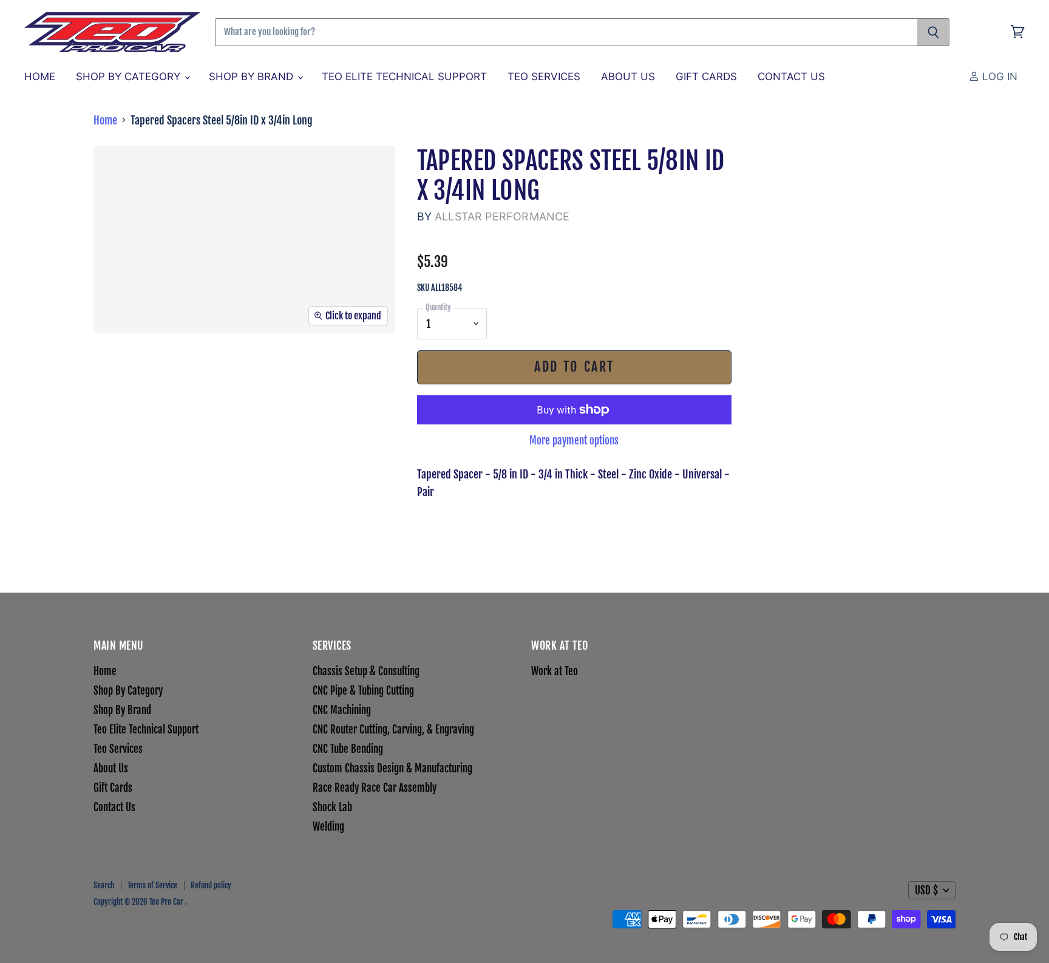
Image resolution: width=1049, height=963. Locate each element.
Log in (998, 76)
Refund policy (211, 885)
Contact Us (791, 76)
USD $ (926, 890)
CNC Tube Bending (348, 749)
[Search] (933, 32)
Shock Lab (332, 807)
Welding (328, 826)
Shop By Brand (252, 76)
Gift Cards (706, 76)
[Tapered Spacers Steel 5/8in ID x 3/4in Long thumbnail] (130, 369)
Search (103, 885)
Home (39, 76)
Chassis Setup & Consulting (366, 671)
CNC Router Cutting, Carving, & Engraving (393, 729)
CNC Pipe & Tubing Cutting (363, 690)
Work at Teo (554, 671)
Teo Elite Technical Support (404, 76)
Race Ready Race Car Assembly (374, 787)
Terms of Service (152, 885)
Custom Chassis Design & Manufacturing (392, 768)
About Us (628, 76)
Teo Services (544, 76)
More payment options (574, 440)
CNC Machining (342, 710)
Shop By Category (129, 76)
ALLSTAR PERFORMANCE (502, 216)
